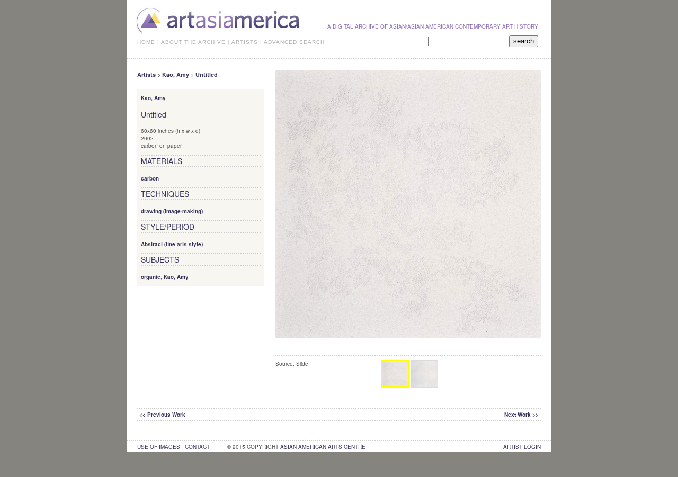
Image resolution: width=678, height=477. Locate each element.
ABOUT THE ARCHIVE (193, 42)
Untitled (206, 74)
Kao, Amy (175, 74)
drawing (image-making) (172, 211)
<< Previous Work (162, 414)
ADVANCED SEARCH (294, 42)
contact (197, 447)
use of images (158, 447)
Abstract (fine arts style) (172, 244)
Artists (146, 74)
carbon (150, 178)
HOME (146, 42)
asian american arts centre (322, 447)
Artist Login (522, 447)
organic (150, 277)
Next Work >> (521, 414)
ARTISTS (244, 42)
